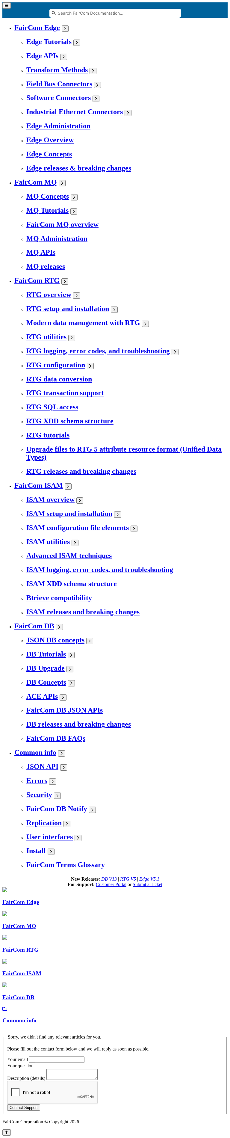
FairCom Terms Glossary (65, 865)
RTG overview (48, 294)
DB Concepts (46, 682)
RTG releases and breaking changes (81, 471)
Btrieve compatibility (59, 598)
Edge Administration (58, 126)
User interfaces (49, 837)
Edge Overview (50, 140)
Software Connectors (58, 98)
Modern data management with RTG (83, 323)
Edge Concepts (49, 154)
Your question (20, 1065)
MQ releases (45, 266)
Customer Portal (111, 884)
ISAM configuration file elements (77, 528)
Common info (35, 752)
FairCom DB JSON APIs (64, 710)
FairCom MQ (35, 182)
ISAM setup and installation (69, 513)
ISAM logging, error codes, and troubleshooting (99, 569)
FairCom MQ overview (62, 224)
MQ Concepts (47, 196)
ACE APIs (42, 696)
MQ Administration (56, 238)
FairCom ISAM (38, 485)
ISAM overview (50, 499)
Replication (44, 823)
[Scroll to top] (6, 1132)
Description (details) (26, 1078)
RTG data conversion (59, 379)
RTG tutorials (47, 435)
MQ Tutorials (47, 210)
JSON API (42, 766)
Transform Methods (57, 70)
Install (36, 851)
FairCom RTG (37, 280)
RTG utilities (46, 337)
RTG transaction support (65, 393)
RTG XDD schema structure (70, 421)
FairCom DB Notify (56, 809)
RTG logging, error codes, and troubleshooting (98, 351)
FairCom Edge (37, 27)
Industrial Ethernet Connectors (74, 112)
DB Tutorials (46, 654)
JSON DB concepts (55, 640)
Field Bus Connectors (59, 84)
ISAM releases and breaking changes (83, 612)
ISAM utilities (49, 542)
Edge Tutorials (49, 42)
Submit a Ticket (147, 884)
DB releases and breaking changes (78, 724)
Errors (36, 780)
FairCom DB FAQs (55, 738)
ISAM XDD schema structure (71, 584)
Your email (17, 1059)
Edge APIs (42, 56)
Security (39, 795)
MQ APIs (40, 252)
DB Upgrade (45, 668)
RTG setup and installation (67, 309)
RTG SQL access (52, 407)
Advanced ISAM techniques (69, 555)
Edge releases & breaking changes (78, 168)
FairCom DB (34, 626)
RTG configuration (55, 365)
